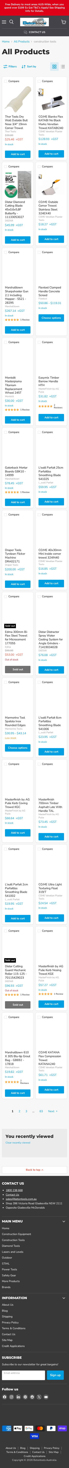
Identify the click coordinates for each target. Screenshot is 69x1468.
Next (51, 1111)
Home (6, 41)
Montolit (9, 396)
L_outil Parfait (46, 482)
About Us (7, 1305)
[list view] (63, 66)
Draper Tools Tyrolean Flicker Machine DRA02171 (15, 555)
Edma (8, 646)
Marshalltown (12, 306)
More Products (11, 1281)
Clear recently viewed (18, 1142)
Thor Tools (10, 131)
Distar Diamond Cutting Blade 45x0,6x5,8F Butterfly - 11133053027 (15, 209)
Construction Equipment (16, 1234)
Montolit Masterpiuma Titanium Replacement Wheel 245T (13, 385)
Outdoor (7, 1257)
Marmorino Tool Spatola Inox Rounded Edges (15, 721)
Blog (5, 1311)
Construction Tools (13, 1240)
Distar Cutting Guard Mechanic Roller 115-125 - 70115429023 (16, 972)
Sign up (55, 1375)
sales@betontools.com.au (21, 1199)
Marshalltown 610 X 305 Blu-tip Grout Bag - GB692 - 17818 (17, 1058)
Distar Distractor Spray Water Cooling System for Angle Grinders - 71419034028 (51, 639)
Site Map (7, 1340)
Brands (6, 1287)
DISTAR (9, 220)
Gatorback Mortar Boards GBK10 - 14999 (16, 471)
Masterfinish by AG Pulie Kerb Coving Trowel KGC (17, 803)
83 (41, 1111)
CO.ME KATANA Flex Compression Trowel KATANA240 (50, 1058)
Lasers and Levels (12, 1252)
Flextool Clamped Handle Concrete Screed (50, 291)
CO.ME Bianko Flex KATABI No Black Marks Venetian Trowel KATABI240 (51, 122)
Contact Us (12, 1195)
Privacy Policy (10, 1322)
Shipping (7, 1316)
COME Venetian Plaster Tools (50, 563)
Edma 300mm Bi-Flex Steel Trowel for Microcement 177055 (16, 637)
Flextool (43, 298)
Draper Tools (11, 564)
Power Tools (9, 1269)
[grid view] (54, 66)
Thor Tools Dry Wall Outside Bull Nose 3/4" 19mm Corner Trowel (16, 122)
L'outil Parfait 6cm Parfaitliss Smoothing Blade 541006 (50, 723)
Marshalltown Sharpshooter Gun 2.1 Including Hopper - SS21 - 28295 (16, 295)
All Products (22, 41)
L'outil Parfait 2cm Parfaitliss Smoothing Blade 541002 (16, 890)
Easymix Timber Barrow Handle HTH (49, 381)
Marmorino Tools (13, 728)
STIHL (6, 1263)
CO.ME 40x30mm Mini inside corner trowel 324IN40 (50, 553)
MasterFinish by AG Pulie (49, 390)
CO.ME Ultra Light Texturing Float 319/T (50, 888)
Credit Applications (13, 1346)
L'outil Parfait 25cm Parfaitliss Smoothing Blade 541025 (51, 473)
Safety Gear (9, 1275)
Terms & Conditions (13, 1328)
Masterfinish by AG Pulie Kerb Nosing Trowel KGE (51, 970)
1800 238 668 (14, 1190)
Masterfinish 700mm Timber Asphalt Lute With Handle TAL (50, 805)
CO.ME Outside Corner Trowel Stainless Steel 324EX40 (48, 207)
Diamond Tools (11, 1246)
